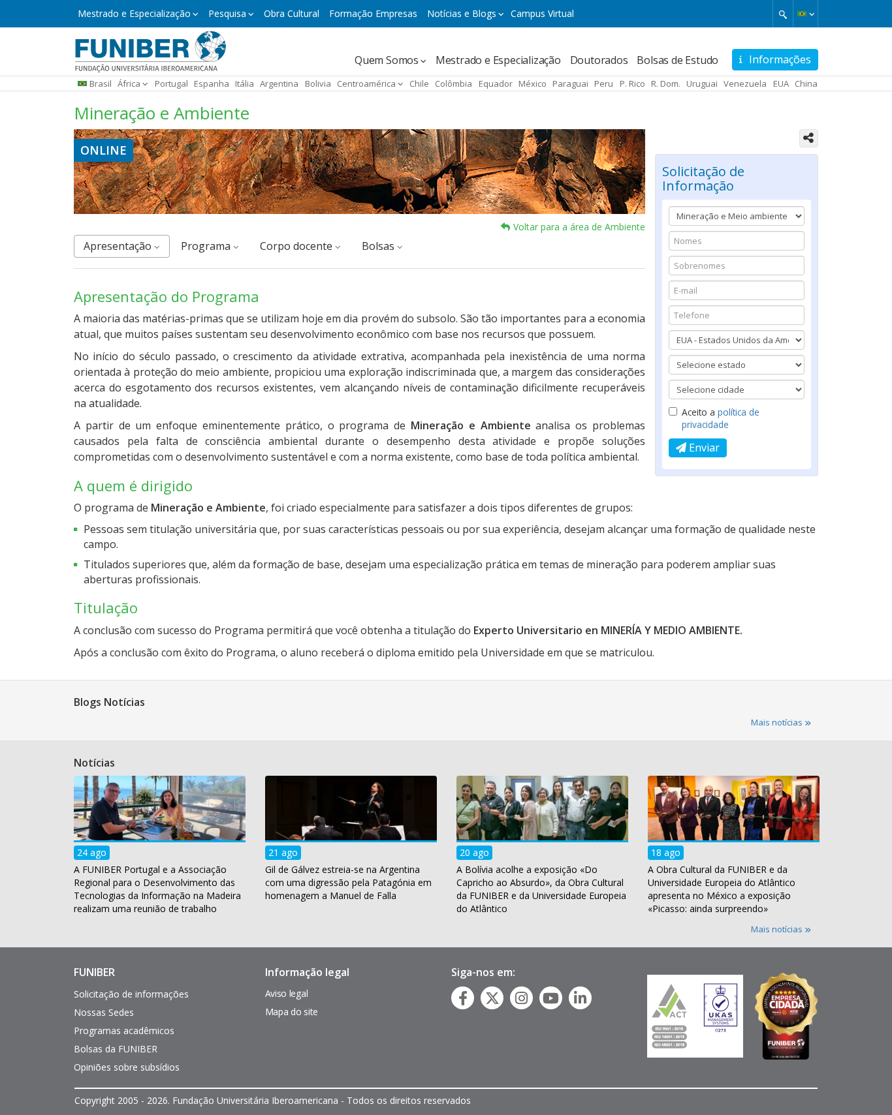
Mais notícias (777, 722)
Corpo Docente (297, 246)
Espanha (211, 83)
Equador (496, 83)
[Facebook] (463, 998)
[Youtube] (550, 998)
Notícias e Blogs (461, 13)
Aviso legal (286, 993)
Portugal (171, 83)
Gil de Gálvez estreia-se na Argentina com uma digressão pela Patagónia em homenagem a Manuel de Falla (348, 882)
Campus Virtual (542, 13)
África (129, 83)
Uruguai (702, 83)
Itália (244, 83)
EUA (781, 83)
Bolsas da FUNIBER (115, 1049)
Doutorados (599, 60)
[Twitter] (492, 998)
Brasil (100, 83)
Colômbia (453, 83)
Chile (419, 83)
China (806, 83)
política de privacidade (720, 418)
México (532, 83)
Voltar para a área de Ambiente (579, 227)
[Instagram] (521, 998)
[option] (159, 849)
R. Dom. (665, 83)
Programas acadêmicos (124, 1030)
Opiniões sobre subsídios (127, 1067)
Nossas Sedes (104, 1012)
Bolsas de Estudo (677, 60)
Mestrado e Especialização (134, 13)
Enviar (703, 447)
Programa (207, 246)
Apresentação (119, 246)
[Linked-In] (580, 998)
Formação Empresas (373, 13)
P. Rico (632, 83)
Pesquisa (227, 13)
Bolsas (379, 246)
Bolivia (318, 83)
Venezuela (745, 83)
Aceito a (720, 418)
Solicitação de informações (131, 994)
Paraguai (570, 83)
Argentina (279, 83)
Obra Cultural (291, 13)
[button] (805, 14)
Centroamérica (366, 83)
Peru (603, 83)
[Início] (150, 50)
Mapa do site (291, 1011)
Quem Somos (387, 60)
